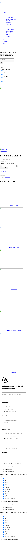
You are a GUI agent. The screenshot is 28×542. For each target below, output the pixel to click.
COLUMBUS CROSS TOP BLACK (14, 330)
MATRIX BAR (14, 289)
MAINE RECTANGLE (14, 247)
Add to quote (4, 171)
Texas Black (14, 372)
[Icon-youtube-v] (23, 457)
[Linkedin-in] (13, 457)
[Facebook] (4, 457)
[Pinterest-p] (18, 457)
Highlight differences (9, 471)
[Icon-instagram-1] (9, 457)
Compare (3, 175)
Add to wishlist (4, 167)
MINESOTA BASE (14, 205)
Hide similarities (8, 469)
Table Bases (7, 177)
